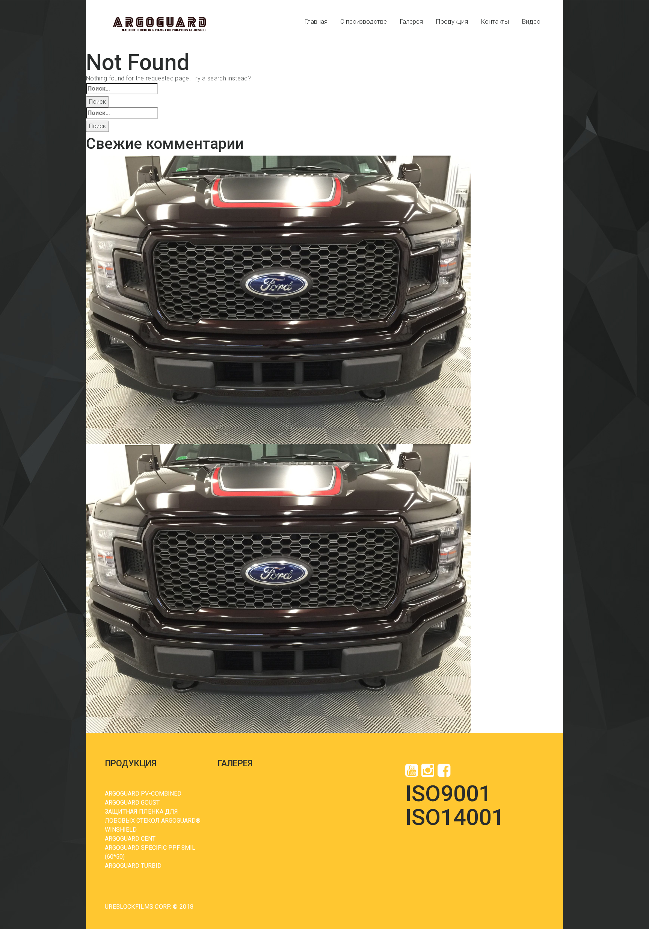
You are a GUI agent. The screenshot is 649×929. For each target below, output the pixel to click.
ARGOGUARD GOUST (132, 802)
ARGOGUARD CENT (130, 838)
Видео (531, 21)
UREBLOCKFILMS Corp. (138, 906)
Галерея (411, 21)
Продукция (452, 21)
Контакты (495, 21)
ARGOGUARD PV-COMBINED (143, 793)
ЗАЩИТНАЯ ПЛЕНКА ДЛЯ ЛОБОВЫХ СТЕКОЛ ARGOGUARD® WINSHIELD (153, 820)
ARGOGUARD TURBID (133, 865)
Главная (316, 21)
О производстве (363, 21)
